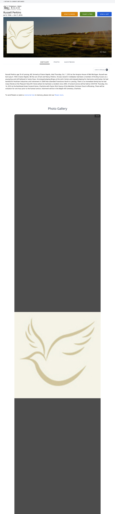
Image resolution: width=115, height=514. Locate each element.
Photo (57, 62)
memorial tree (29, 95)
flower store (59, 95)
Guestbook (69, 62)
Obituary (44, 62)
